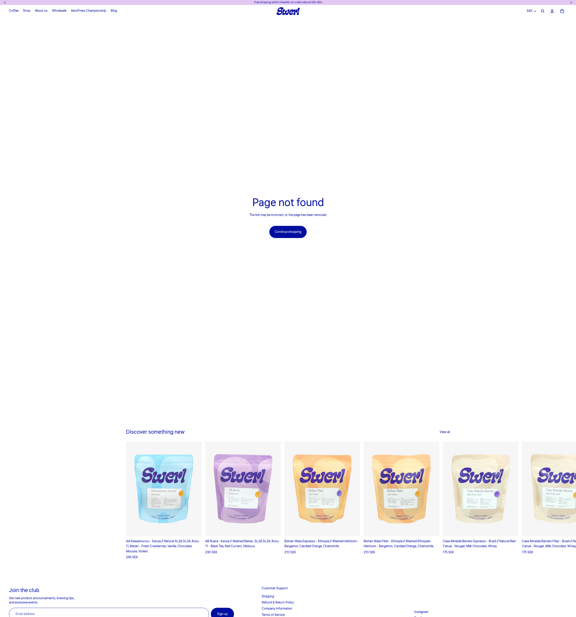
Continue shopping (288, 232)
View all (445, 432)
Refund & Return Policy (278, 602)
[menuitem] (13, 11)
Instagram (421, 612)
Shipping (268, 596)
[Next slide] (445, 501)
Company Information (277, 608)
